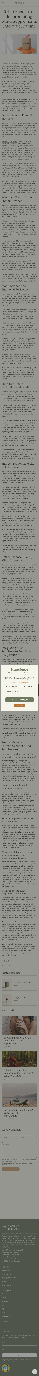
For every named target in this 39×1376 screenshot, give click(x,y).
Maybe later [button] (19, 705)
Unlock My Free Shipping (19, 699)
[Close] (35, 667)
